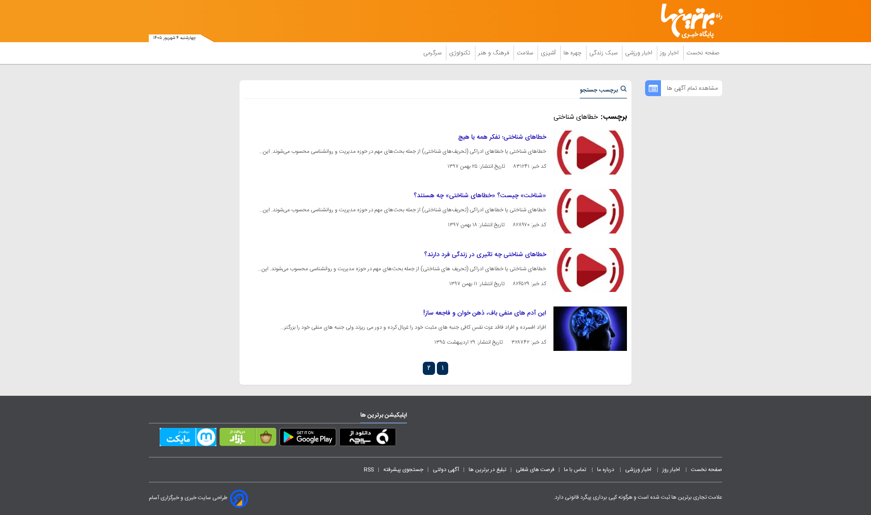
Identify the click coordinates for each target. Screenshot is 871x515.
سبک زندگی (604, 53)
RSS (369, 469)
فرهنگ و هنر (494, 53)
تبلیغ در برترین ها (487, 469)
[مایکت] (188, 439)
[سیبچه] (367, 439)
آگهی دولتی (446, 469)
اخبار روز (670, 53)
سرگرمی (433, 53)
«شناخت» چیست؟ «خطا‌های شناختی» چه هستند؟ (480, 196)
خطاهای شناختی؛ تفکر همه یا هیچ (502, 137)
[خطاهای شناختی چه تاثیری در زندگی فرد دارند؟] (590, 270)
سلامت (526, 53)
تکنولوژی (460, 53)
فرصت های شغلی (535, 469)
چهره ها (573, 53)
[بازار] (248, 439)
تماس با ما (575, 469)
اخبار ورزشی (639, 53)
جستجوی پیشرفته (403, 469)
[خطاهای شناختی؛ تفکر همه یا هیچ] (590, 153)
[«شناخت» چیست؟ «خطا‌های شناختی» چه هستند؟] (590, 211)
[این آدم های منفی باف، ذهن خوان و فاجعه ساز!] (590, 328)
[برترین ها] (687, 21)
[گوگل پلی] (307, 439)
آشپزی (549, 53)
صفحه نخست (702, 53)
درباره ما (606, 469)
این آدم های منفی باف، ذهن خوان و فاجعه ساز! (484, 313)
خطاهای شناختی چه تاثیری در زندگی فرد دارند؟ (485, 255)
